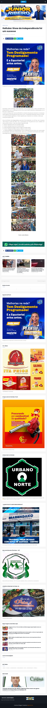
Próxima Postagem (41, 281)
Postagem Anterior (6, 281)
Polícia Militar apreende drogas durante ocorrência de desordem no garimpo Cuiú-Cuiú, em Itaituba (25, 648)
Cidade (7, 667)
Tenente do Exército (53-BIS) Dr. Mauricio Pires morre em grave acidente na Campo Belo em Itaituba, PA (21, 689)
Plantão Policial (30, 667)
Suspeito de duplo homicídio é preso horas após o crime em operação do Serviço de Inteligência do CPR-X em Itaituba (26, 633)
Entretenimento (13, 667)
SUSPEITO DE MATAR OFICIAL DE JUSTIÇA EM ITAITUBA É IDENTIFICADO (9, 270)
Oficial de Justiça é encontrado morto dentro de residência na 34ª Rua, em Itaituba (23, 270)
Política (35, 667)
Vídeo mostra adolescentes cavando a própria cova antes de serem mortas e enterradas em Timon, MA (25, 643)
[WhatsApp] (15, 39)
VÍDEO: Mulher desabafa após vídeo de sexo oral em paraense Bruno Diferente (25, 638)
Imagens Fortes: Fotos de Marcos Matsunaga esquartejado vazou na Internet (25, 627)
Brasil (4, 667)
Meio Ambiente (20, 667)
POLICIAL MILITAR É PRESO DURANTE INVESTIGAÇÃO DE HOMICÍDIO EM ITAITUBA (37, 270)
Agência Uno (30, 705)
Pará (25, 667)
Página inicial (5, 25)
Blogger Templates (23, 705)
